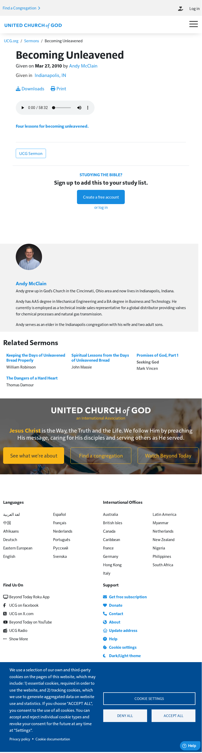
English (9, 556)
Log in (194, 8)
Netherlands (163, 530)
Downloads (32, 88)
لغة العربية (11, 514)
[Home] (33, 25)
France (108, 547)
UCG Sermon (31, 153)
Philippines (162, 556)
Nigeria (159, 547)
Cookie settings (149, 698)
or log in (101, 207)
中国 (7, 522)
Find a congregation (101, 455)
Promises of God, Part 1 (157, 355)
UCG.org (11, 40)
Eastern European (17, 547)
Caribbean (111, 539)
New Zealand (163, 539)
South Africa (163, 564)
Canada (109, 530)
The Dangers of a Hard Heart (32, 378)
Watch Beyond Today (168, 455)
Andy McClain (83, 66)
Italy (106, 572)
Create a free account (101, 196)
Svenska (60, 556)
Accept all (173, 715)
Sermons (31, 40)
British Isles (112, 522)
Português (61, 539)
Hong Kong (112, 564)
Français (59, 522)
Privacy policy (19, 739)
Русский (60, 547)
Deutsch (10, 539)
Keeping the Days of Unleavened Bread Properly (35, 357)
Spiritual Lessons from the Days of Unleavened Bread (100, 357)
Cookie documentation (52, 739)
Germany (110, 556)
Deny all (125, 715)
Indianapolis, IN (50, 75)
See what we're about (33, 455)
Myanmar (160, 522)
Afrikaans (11, 530)
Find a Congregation (20, 7)
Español (59, 514)
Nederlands (62, 530)
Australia (110, 514)
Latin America (164, 514)
